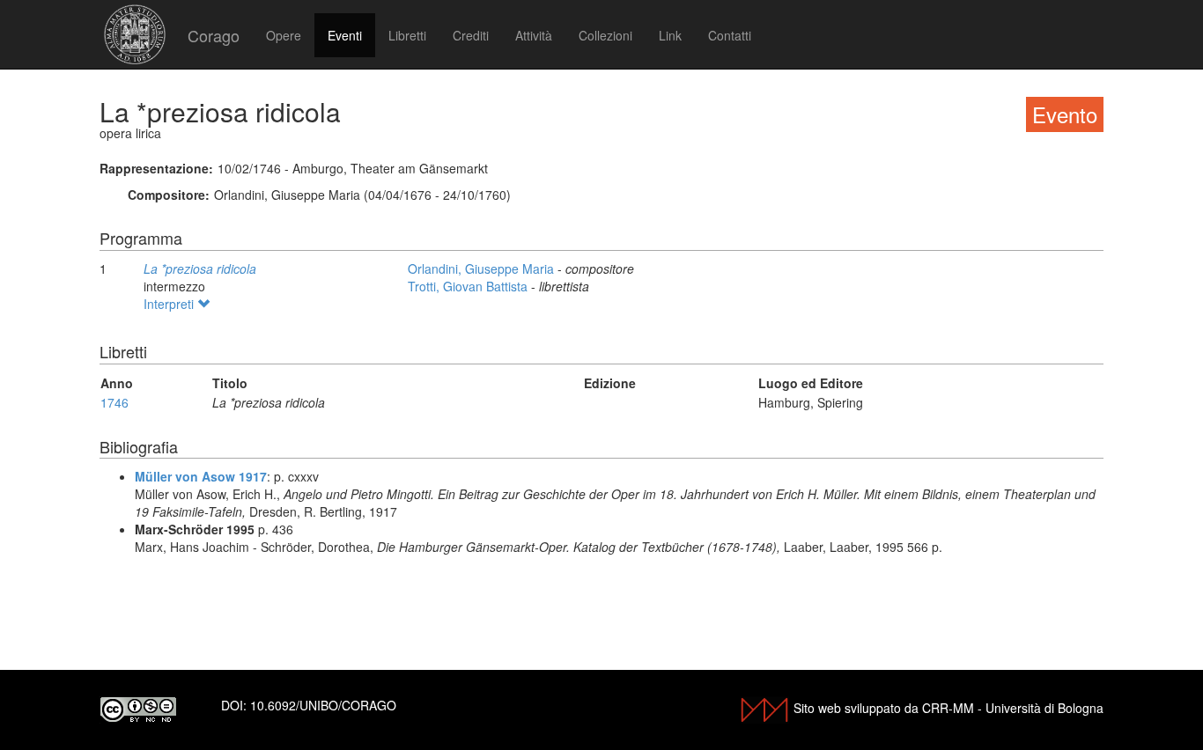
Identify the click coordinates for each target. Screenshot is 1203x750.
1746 (114, 402)
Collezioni (605, 35)
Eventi (345, 35)
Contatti (729, 35)
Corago (214, 35)
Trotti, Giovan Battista (469, 286)
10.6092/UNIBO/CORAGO (323, 705)
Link (670, 35)
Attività (533, 35)
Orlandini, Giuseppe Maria (482, 268)
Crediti (471, 35)
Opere (283, 35)
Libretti (407, 35)
